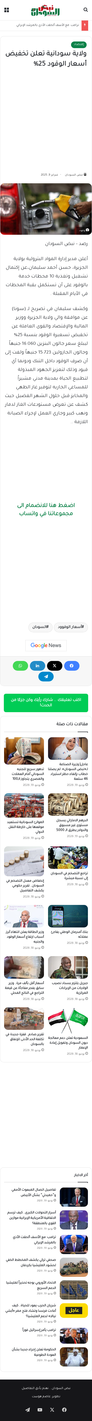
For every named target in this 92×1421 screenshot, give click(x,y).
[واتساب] (20, 666)
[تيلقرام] (46, 676)
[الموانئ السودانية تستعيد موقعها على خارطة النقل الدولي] (24, 805)
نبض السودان (74, 175)
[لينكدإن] (37, 666)
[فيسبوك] (71, 666)
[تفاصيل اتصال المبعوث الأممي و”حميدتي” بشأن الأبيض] (74, 1197)
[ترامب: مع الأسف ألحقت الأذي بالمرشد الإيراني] (74, 1244)
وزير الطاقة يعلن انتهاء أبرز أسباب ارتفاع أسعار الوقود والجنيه (25, 937)
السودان (39, 627)
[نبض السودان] (46, 10)
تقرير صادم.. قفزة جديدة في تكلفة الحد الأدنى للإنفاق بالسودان (25, 1039)
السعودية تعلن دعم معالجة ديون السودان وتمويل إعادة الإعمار (68, 1043)
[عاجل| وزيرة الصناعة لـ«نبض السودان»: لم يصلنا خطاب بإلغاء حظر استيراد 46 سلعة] (68, 748)
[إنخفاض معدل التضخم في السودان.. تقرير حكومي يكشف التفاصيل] (24, 861)
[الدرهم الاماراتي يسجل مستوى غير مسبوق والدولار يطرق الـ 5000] (68, 804)
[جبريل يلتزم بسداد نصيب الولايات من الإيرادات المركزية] (68, 967)
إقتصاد (79, 44)
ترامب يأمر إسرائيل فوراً (39, 1330)
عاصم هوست (41, 1396)
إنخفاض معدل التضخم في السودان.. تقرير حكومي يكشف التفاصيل (25, 886)
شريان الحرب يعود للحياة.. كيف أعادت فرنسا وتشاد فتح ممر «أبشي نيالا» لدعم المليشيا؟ (30, 1311)
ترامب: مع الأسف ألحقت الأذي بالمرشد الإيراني (47, 25)
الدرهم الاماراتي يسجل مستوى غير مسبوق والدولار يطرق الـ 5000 (72, 825)
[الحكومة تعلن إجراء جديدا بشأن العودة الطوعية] (74, 1356)
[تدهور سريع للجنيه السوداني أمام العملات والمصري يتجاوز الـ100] (24, 751)
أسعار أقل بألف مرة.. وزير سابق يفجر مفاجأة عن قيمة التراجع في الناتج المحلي (24, 988)
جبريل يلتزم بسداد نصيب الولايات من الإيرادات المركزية (70, 988)
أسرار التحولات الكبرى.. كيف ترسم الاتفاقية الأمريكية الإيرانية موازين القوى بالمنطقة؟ (31, 1218)
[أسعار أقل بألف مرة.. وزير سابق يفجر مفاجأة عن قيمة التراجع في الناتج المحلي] (24, 967)
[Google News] (46, 645)
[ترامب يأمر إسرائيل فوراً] (74, 1336)
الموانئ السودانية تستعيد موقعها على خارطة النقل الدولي (25, 827)
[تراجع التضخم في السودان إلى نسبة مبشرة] (68, 857)
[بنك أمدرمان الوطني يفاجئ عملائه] (68, 916)
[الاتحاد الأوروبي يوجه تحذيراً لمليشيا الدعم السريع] (74, 1290)
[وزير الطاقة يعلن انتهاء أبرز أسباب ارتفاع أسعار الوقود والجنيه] (24, 916)
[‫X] (54, 666)
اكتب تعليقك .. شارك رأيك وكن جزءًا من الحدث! (46, 703)
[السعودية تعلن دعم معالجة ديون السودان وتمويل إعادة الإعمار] (68, 1020)
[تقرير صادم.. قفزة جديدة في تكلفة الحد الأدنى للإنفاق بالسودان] (24, 1018)
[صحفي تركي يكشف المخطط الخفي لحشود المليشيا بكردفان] (74, 1267)
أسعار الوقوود (70, 627)
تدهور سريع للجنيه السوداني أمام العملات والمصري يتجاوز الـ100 (28, 774)
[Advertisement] (46, 121)
